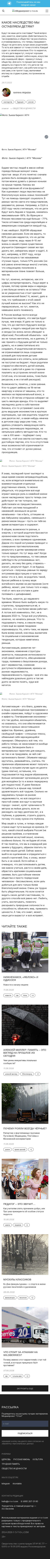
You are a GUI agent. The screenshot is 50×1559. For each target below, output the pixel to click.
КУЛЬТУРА (38, 1459)
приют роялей (20, 1150)
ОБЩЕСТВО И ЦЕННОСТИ (24, 108)
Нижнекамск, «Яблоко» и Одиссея (20, 979)
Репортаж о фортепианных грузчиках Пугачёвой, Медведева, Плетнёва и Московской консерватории (21, 1136)
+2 (32, 1298)
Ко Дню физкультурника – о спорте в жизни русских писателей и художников (24, 1285)
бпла (25, 995)
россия (31, 102)
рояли (7, 1150)
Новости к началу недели (15, 985)
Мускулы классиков (17, 1279)
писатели (23, 1298)
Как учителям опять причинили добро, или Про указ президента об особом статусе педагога (24, 1211)
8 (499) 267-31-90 (29, 1501)
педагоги (18, 1225)
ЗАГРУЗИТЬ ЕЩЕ (25, 1389)
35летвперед (27, 1074)
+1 (31, 1150)
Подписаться (25, 1433)
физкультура (10, 1298)
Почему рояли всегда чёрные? (25, 1128)
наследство (7, 102)
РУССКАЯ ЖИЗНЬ (21, 1459)
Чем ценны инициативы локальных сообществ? (20, 1061)
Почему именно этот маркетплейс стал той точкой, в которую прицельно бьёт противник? (24, 1363)
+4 (32, 995)
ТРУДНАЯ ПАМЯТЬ (11, 1464)
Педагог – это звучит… (19, 1204)
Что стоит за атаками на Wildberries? (20, 1354)
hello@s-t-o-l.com (10, 1501)
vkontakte (17, 1483)
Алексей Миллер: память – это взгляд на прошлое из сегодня (24, 1053)
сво (17, 995)
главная (5, 108)
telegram (6, 1483)
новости (8, 995)
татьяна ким (17, 1376)
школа (7, 1225)
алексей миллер (11, 1074)
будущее (20, 102)
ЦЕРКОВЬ (6, 1459)
